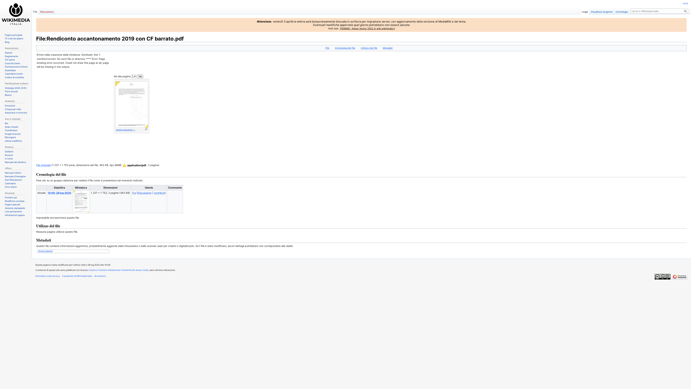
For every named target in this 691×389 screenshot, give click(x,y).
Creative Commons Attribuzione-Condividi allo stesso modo (118, 270)
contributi (159, 192)
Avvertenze (100, 276)
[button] (134, 165)
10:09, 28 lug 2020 (59, 192)
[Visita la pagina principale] (15, 14)
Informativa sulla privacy (47, 276)
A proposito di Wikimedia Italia (77, 276)
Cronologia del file (345, 47)
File (327, 47)
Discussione (144, 192)
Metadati (388, 47)
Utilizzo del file (369, 47)
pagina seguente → (125, 129)
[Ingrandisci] (146, 129)
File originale (43, 165)
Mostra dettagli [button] (45, 251)
